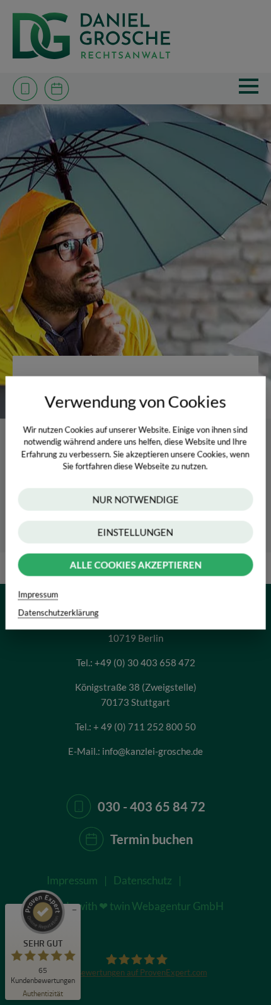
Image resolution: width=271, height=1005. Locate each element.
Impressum (38, 594)
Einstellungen (135, 531)
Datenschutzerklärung (58, 612)
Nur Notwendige (135, 499)
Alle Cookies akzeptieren (135, 564)
